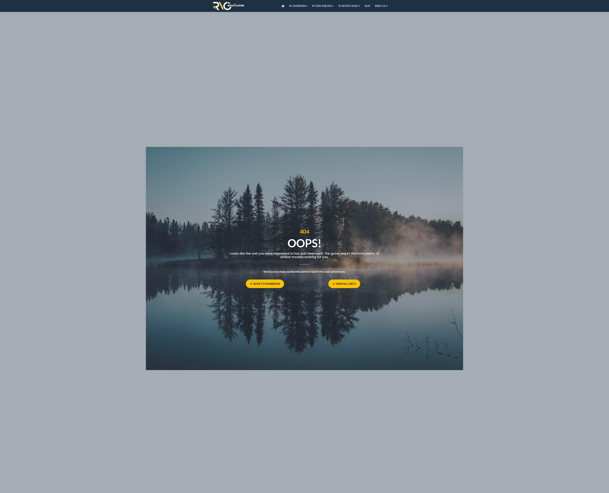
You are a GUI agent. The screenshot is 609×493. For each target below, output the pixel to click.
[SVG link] (228, 6)
